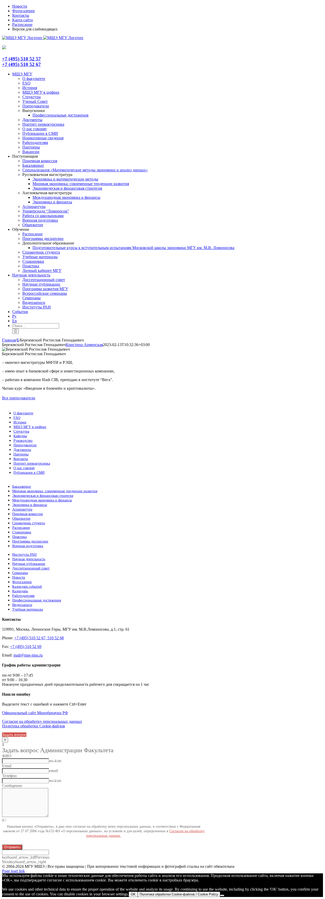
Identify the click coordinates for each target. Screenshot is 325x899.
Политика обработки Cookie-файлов (33, 726)
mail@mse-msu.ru (28, 655)
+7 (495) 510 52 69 (25, 646)
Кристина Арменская (84, 344)
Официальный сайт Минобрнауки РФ (35, 713)
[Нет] (222, 895)
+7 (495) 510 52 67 (21, 64)
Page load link (13, 871)
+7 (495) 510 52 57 (21, 58)
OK (133, 894)
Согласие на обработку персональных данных (42, 721)
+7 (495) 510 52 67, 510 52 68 (39, 638)
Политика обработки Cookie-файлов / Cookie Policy (179, 894)
